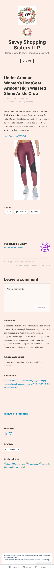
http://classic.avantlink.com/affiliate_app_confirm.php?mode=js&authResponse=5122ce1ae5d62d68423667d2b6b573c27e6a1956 (27, 384)
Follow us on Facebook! (16, 414)
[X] (6, 434)
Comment (41, 307)
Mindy (9, 98)
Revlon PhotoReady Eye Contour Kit (32, 266)
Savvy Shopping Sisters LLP (27, 45)
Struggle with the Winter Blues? (19, 262)
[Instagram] (11, 434)
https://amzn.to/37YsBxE (15, 136)
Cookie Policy (45, 559)
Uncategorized (23, 98)
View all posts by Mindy (13, 247)
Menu (28, 61)
